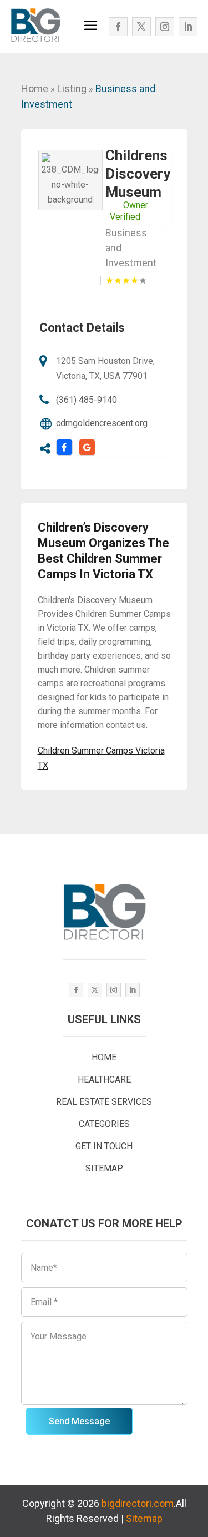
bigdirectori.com (138, 1503)
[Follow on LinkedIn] (188, 26)
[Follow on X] (141, 26)
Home (34, 88)
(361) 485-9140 (86, 400)
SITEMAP (104, 1168)
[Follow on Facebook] (118, 26)
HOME (104, 1057)
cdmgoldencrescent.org (102, 423)
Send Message (79, 1421)
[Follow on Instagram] (164, 26)
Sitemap (144, 1518)
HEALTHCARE (104, 1079)
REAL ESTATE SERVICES (104, 1101)
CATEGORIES (104, 1124)
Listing (72, 88)
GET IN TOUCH (104, 1146)
